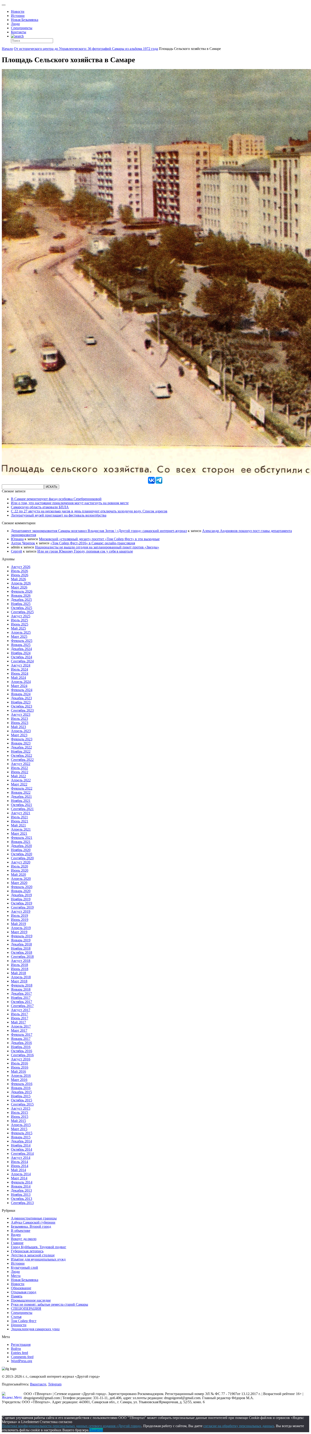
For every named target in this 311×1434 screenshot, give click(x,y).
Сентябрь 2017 (22, 1006)
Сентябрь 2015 (22, 1104)
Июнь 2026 (19, 575)
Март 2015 (19, 1129)
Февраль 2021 (21, 838)
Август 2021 (20, 813)
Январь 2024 (21, 694)
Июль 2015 (19, 1112)
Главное (17, 1243)
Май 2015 (18, 1121)
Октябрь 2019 (21, 903)
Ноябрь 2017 (21, 998)
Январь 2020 (21, 891)
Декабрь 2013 (21, 1190)
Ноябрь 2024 (21, 653)
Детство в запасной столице (33, 1255)
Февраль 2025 (21, 641)
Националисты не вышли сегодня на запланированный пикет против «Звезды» (97, 547)
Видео (16, 1235)
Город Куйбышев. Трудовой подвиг (38, 1247)
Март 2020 (19, 883)
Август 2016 (20, 1059)
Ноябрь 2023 (21, 702)
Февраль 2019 (21, 936)
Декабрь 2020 (21, 846)
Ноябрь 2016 (21, 1047)
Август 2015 (20, 1108)
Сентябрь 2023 (22, 710)
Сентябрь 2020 (22, 858)
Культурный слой (24, 1267)
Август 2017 (20, 1010)
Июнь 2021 (19, 821)
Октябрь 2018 (21, 952)
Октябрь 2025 (21, 608)
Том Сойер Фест (23, 1321)
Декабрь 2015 (21, 1092)
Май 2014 (18, 1170)
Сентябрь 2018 (22, 957)
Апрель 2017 (21, 1026)
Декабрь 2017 (21, 993)
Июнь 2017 (19, 1018)
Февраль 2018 (21, 985)
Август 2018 (20, 961)
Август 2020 (20, 862)
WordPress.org (21, 1361)
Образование (21, 1288)
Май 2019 (18, 924)
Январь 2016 (21, 1088)
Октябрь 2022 (21, 755)
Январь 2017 (21, 1039)
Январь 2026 (21, 595)
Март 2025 (19, 636)
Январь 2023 (21, 743)
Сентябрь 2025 (22, 612)
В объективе (20, 1230)
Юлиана (17, 539)
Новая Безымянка (24, 20)
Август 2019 (20, 911)
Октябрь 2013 (21, 1199)
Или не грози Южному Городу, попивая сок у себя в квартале (85, 551)
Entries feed (19, 1353)
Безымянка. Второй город (31, 1226)
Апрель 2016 (21, 1075)
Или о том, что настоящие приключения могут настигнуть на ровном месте (70, 503)
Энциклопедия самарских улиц (35, 1329)
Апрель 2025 (21, 632)
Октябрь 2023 (21, 706)
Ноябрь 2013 (21, 1194)
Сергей (16, 551)
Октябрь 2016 (21, 1051)
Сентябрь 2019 (22, 907)
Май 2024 (18, 678)
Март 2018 (19, 981)
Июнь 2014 (19, 1166)
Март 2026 (19, 587)
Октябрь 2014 (21, 1149)
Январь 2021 (21, 842)
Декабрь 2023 (21, 698)
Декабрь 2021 (21, 796)
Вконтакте (38, 1384)
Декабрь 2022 (21, 747)
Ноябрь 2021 (21, 801)
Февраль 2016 (21, 1084)
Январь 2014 (21, 1186)
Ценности (18, 1325)
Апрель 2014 (21, 1174)
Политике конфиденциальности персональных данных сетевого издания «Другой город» (71, 1426)
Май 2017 (18, 1022)
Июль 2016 (19, 1063)
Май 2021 (18, 825)
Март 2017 (19, 1030)
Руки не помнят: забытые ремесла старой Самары (49, 1304)
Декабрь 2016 (21, 1043)
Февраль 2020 (21, 887)
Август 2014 (20, 1158)
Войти (16, 1349)
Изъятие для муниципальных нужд (38, 1259)
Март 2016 (19, 1080)
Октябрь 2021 (21, 805)
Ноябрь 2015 (21, 1096)
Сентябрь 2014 (22, 1153)
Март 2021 (19, 833)
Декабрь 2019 (21, 895)
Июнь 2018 (19, 969)
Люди (15, 24)
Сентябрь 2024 (22, 661)
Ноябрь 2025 (21, 604)
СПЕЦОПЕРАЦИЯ (26, 1308)
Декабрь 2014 (21, 1141)
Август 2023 (20, 714)
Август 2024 (20, 665)
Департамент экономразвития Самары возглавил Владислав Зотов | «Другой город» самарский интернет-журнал (99, 531)
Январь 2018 (21, 989)
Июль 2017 (19, 1014)
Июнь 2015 (19, 1117)
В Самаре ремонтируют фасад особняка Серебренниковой (56, 499)
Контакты (18, 32)
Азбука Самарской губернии (33, 1222)
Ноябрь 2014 (21, 1145)
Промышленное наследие (31, 1300)
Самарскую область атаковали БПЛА (40, 507)
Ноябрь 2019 (21, 899)
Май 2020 (18, 874)
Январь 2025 (21, 645)
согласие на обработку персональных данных (238, 1426)
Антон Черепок (23, 543)
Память (16, 1296)
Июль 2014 (19, 1162)
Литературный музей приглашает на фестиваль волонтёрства (58, 515)
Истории (18, 16)
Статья (16, 1317)
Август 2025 (20, 616)
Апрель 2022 (21, 780)
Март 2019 (19, 932)
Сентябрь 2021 (22, 809)
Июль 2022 (19, 768)
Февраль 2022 (21, 788)
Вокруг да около (23, 1239)
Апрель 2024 (21, 682)
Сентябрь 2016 (22, 1055)
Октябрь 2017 (21, 1002)
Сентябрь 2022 (22, 760)
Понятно (96, 1430)
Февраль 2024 (21, 690)
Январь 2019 (21, 940)
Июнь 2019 (19, 920)
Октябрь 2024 (21, 657)
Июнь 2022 (19, 772)
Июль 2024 (19, 669)
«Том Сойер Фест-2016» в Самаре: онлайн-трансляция (92, 543)
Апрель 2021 (21, 829)
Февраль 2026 (21, 591)
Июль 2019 (19, 915)
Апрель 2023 (21, 731)
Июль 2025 (19, 620)
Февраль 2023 (21, 739)
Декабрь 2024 (21, 649)
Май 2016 (18, 1071)
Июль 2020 (19, 866)
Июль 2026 (19, 571)
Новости (17, 11)
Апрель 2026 (21, 583)
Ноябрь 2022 (21, 751)
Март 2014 (19, 1178)
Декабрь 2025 (21, 600)
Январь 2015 (21, 1137)
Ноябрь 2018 (21, 948)
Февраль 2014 (21, 1182)
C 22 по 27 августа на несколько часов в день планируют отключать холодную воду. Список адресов (89, 511)
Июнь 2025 (19, 624)
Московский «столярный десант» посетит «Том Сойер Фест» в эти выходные (99, 539)
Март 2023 (19, 735)
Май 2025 (18, 628)
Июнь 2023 (19, 723)
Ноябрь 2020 (21, 850)
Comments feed (22, 1357)
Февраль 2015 (21, 1133)
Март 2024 (19, 686)
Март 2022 (19, 784)
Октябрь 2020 (21, 854)
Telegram (54, 1384)
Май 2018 (18, 973)
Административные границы (34, 1218)
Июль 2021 (19, 817)
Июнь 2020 (19, 870)
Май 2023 (18, 727)
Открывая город (23, 1292)
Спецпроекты (21, 28)
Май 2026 (18, 579)
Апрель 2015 (21, 1125)
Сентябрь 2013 (22, 1203)
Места (15, 1276)
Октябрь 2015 (21, 1100)
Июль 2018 (19, 965)
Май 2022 (18, 776)
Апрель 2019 (21, 928)
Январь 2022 (21, 792)
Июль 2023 (19, 719)
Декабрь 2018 (21, 944)
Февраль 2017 (21, 1034)
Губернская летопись (27, 1251)
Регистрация (21, 1344)
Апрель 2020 (21, 879)
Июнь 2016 (19, 1067)
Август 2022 (20, 764)
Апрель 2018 (21, 977)
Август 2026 (20, 567)
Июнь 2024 (19, 673)
